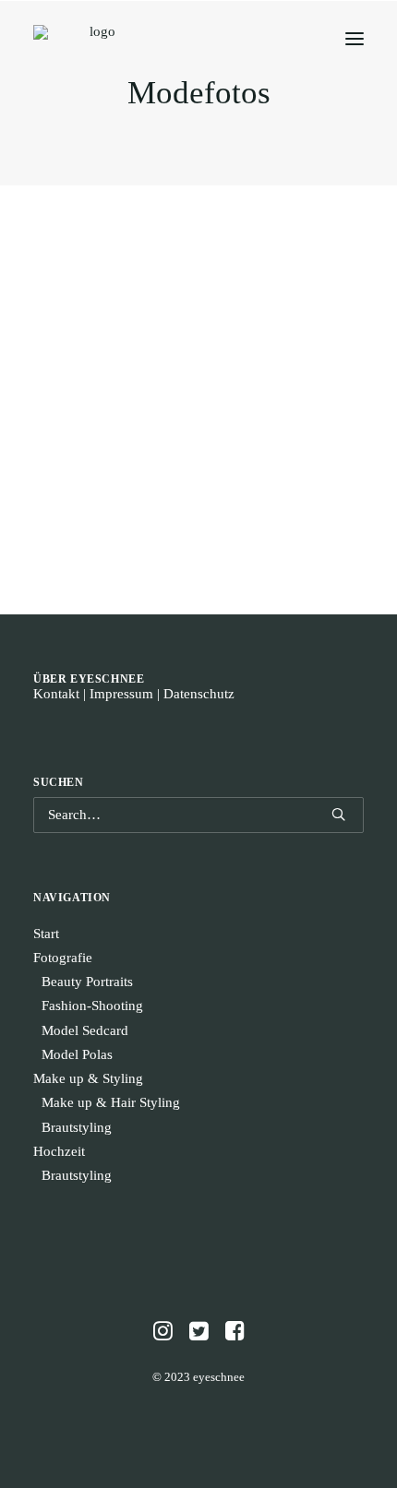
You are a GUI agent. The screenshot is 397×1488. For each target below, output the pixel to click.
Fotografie (62, 957)
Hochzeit (59, 1151)
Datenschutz (199, 693)
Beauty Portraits (87, 981)
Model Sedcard (85, 1030)
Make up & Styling (88, 1078)
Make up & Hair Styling (111, 1102)
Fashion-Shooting (92, 1005)
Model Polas (77, 1054)
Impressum (121, 693)
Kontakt (56, 693)
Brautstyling (77, 1127)
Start (46, 933)
